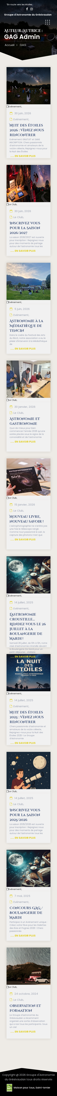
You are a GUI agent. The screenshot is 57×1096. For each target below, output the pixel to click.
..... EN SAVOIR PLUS (23, 156)
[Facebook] (26, 9)
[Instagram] (30, 9)
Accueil (9, 45)
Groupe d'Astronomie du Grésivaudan (28, 14)
